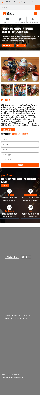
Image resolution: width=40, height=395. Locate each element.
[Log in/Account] (32, 19)
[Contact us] (7, 19)
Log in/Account (32, 22)
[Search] (37, 7)
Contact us (7, 22)
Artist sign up (20, 22)
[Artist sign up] (20, 19)
